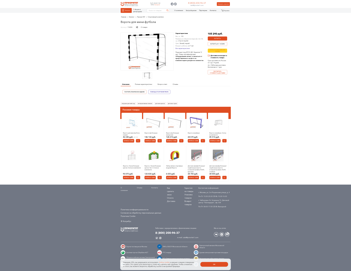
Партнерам (203, 10)
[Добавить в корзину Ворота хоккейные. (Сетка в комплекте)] (224, 140)
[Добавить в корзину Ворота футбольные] (159, 140)
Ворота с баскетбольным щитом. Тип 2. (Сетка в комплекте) (153, 168)
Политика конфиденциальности (134, 209)
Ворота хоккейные (194, 133)
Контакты (213, 10)
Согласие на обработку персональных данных (141, 213)
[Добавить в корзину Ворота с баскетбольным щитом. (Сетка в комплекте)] (138, 177)
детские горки (172, 103)
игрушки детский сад (128, 103)
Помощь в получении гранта (159, 91)
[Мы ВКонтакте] (216, 234)
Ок (214, 264)
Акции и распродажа (137, 10)
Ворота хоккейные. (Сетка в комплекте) (217, 134)
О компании (178, 10)
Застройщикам (191, 10)
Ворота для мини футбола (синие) (131, 134)
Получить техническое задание (134, 91)
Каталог (127, 10)
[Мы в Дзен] (221, 234)
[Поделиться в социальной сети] (137, 27)
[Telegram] (172, 4)
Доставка (171, 201)
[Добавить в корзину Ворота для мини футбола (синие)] (138, 140)
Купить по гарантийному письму (217, 50)
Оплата (170, 198)
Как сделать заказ (170, 191)
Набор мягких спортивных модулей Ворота (174, 167)
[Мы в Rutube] (227, 234)
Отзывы (139, 188)
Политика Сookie (128, 216)
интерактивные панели (145, 103)
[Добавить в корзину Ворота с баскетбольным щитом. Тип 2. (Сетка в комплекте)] (159, 177)
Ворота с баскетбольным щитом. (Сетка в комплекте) (132, 167)
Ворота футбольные (151, 133)
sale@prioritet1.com (196, 5)
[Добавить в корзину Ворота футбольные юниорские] (181, 140)
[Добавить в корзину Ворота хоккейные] (203, 140)
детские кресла (160, 103)
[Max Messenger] (175, 4)
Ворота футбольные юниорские (172, 134)
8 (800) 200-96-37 (197, 3)
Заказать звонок (223, 4)
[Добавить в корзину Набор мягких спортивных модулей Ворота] (181, 177)
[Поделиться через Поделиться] (137, 27)
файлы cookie (164, 262)
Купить (217, 39)
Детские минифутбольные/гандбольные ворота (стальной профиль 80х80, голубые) (218, 168)
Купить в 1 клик (217, 44)
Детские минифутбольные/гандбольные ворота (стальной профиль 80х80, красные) (196, 168)
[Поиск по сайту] (167, 10)
